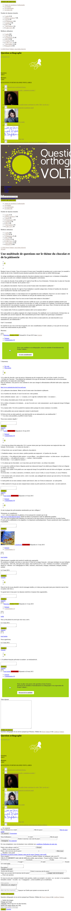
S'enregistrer (13, 833)
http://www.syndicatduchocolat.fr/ (11, 516)
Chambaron (9, 21)
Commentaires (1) (9, 549)
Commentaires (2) (9, 608)
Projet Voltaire (46, 731)
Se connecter (13, 841)
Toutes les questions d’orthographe (14, 5)
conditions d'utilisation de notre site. (46, 844)
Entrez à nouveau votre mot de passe (29, 839)
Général (39, 335)
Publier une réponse (6, 730)
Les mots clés (8, 10)
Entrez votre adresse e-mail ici (9, 847)
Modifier (3, 426)
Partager (6, 338)
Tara (7, 19)
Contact (6, 190)
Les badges (7, 6)
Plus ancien (7, 368)
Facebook (29, 860)
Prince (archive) (10, 18)
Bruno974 (9, 46)
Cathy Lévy (9, 28)
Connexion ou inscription (8, 198)
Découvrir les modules (26, 692)
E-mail (31, 837)
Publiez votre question (7, 894)
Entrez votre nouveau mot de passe (11, 851)
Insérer (3, 909)
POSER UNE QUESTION (8, 1)
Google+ (20, 862)
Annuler (3, 428)
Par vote (6, 366)
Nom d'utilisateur (6, 837)
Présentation (8, 186)
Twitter (52, 860)
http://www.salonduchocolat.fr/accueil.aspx (13, 387)
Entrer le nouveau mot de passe (40, 871)
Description (4, 867)
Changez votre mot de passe (26, 854)
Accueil (3, 249)
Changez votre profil (40, 854)
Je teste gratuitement (25, 354)
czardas (8, 23)
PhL (7, 24)
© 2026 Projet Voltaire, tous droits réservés (13, 49)
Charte (6, 191)
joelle (7, 16)
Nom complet (5, 856)
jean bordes (9, 26)
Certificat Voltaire (59, 731)
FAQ (5, 188)
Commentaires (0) (9, 340)
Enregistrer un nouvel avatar (9, 854)
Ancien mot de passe (7, 871)
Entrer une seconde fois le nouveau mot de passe (15, 873)
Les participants (9, 8)
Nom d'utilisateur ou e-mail (9, 830)
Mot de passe (38, 830)
